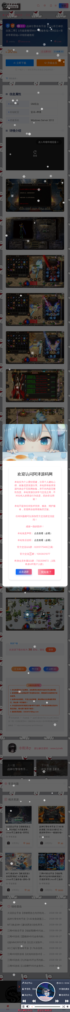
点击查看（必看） (43, 533)
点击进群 (24, 571)
